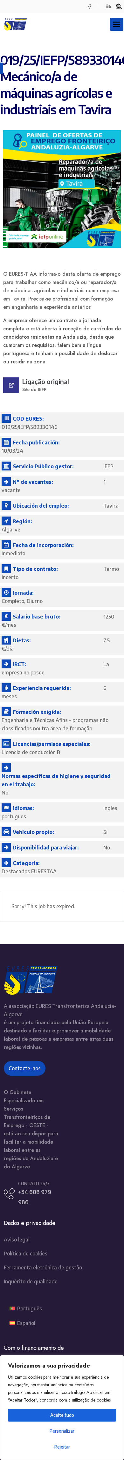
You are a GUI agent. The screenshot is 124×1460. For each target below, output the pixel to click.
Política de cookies (25, 1253)
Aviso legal (17, 1239)
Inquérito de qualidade (31, 1281)
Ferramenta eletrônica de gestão (43, 1267)
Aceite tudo (62, 1415)
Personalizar (62, 1431)
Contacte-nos (25, 1068)
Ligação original (45, 381)
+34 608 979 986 (34, 1197)
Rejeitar (62, 1447)
